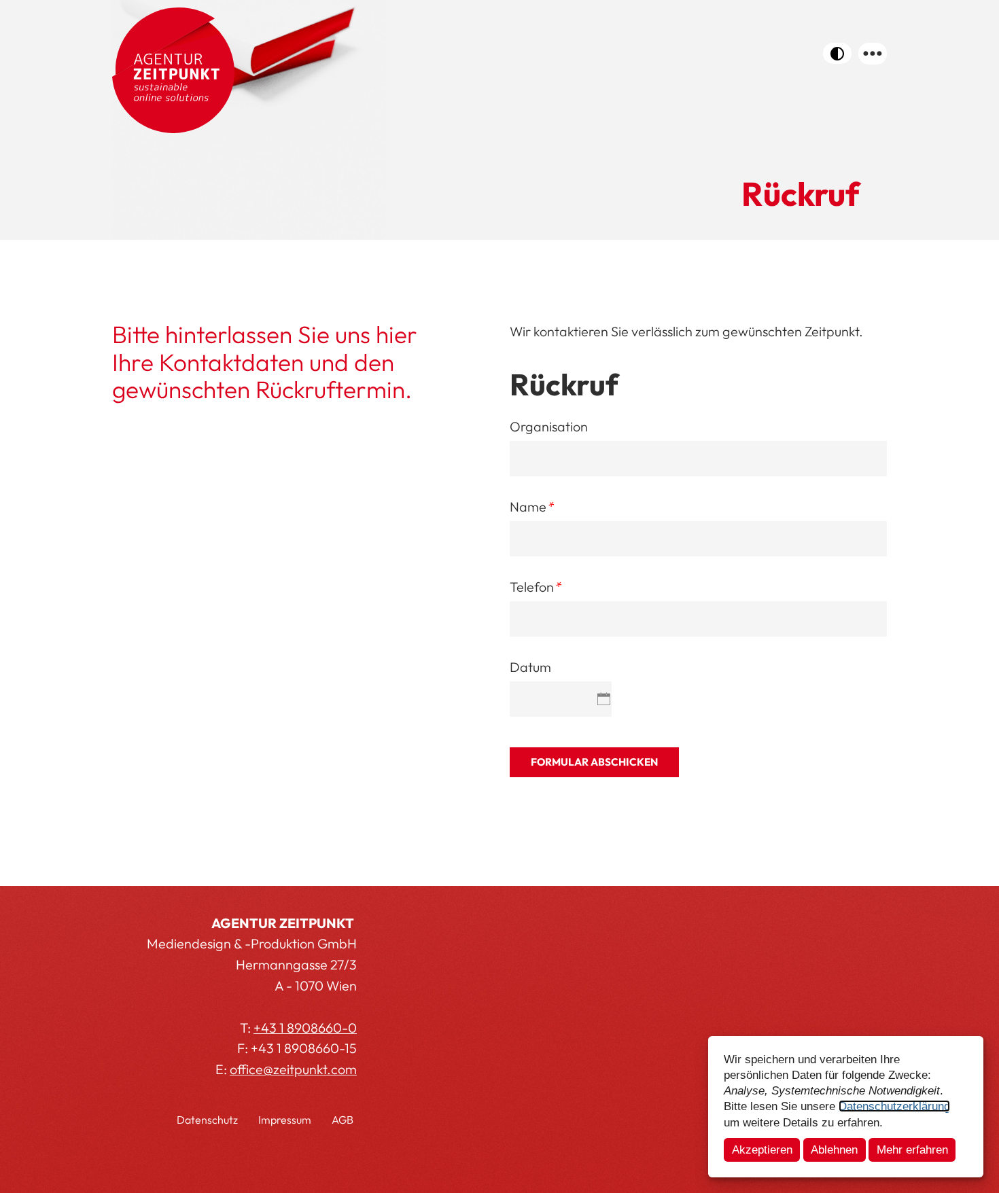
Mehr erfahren (912, 1149)
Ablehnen (834, 1149)
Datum (530, 666)
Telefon (535, 586)
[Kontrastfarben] (837, 53)
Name (531, 506)
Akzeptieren (762, 1149)
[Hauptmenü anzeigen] (872, 54)
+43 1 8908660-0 (305, 1027)
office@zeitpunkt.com (293, 1069)
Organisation (549, 426)
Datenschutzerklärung (894, 1106)
